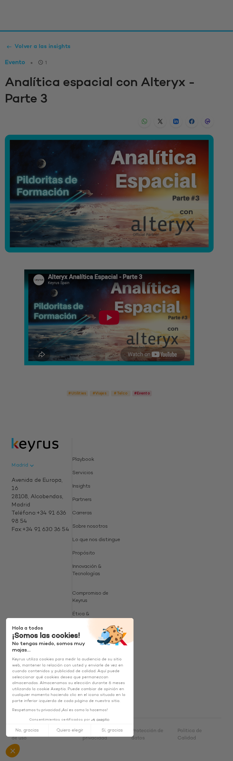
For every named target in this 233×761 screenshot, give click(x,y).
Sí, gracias (112, 730)
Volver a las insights (43, 47)
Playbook (83, 460)
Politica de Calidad (189, 734)
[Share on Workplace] (207, 121)
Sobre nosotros (90, 527)
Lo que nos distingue (96, 540)
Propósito (83, 553)
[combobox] (23, 466)
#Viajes (100, 393)
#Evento (142, 393)
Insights (81, 486)
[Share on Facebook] (192, 121)
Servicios (82, 473)
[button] (12, 750)
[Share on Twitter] (160, 121)
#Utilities (77, 393)
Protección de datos (147, 734)
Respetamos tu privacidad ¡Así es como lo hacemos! (60, 710)
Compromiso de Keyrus (90, 597)
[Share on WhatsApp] (144, 121)
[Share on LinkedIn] (176, 121)
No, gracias (27, 730)
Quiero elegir (69, 730)
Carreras (82, 513)
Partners (82, 500)
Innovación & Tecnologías (86, 570)
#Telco (120, 393)
